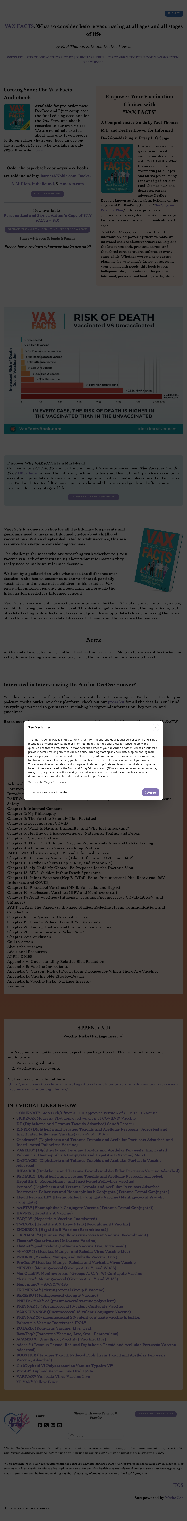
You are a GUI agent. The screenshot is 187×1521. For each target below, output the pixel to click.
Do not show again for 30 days (51, 792)
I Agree (150, 792)
